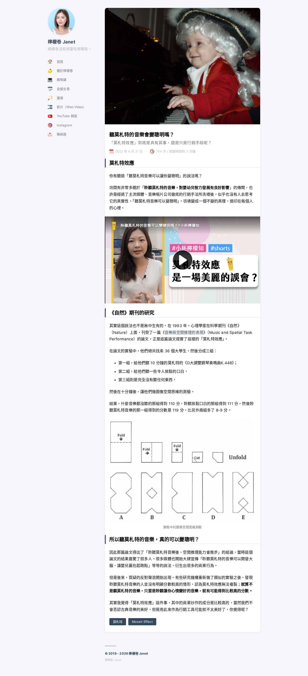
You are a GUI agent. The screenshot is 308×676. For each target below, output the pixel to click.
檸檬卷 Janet (61, 42)
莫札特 (118, 622)
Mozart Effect (142, 622)
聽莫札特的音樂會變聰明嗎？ (142, 134)
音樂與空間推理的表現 (184, 332)
